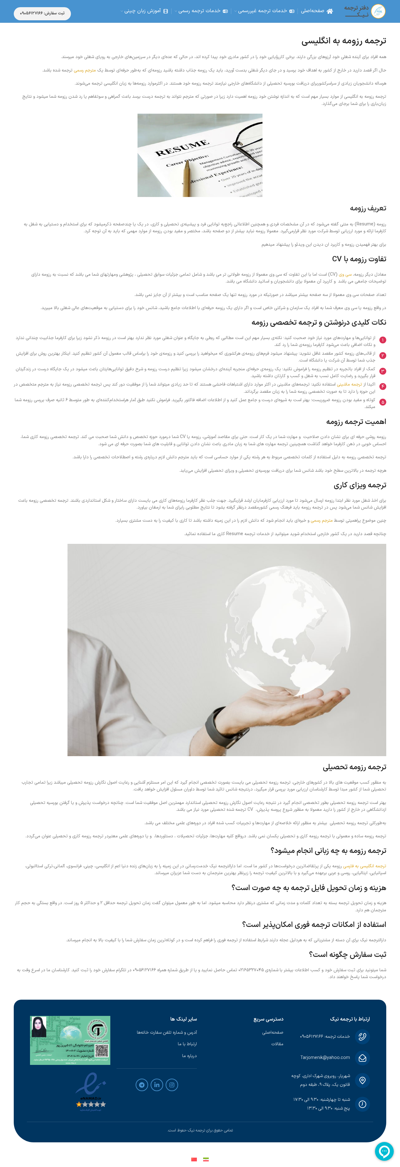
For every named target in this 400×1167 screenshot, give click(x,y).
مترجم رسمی (85, 70)
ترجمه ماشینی (349, 384)
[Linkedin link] (157, 1085)
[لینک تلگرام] (142, 1085)
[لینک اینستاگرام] (172, 1085)
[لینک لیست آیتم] (243, 1032)
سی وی (345, 274)
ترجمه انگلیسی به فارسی (364, 866)
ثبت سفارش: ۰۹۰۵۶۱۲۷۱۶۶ (42, 13)
